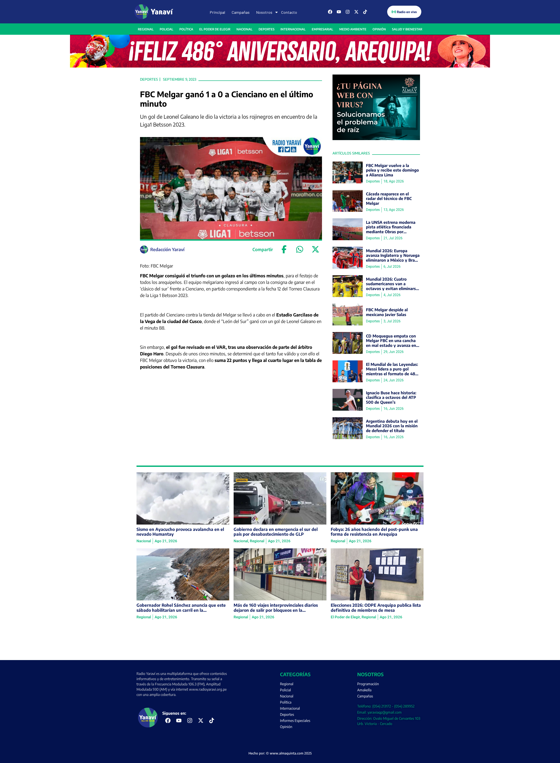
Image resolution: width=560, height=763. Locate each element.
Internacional (293, 29)
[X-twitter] (356, 11)
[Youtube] (338, 11)
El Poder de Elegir (214, 29)
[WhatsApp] (299, 249)
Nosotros (264, 12)
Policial (166, 29)
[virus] (376, 139)
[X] (315, 249)
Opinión (379, 29)
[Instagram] (347, 11)
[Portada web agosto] (280, 66)
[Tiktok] (365, 11)
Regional (146, 29)
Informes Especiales (295, 720)
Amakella (364, 690)
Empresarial (322, 29)
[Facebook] (330, 11)
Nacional (244, 29)
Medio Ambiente (352, 29)
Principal (217, 12)
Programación (368, 684)
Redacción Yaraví (167, 249)
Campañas (241, 12)
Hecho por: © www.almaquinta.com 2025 (280, 753)
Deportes (267, 29)
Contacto (289, 12)
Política (186, 29)
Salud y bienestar (407, 29)
